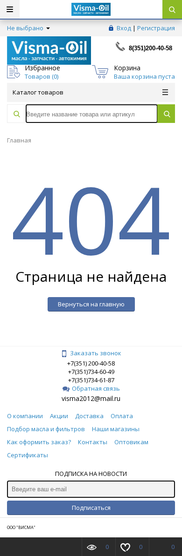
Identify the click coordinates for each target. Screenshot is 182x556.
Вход (124, 28)
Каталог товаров (38, 92)
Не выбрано (26, 28)
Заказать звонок (95, 353)
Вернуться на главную (91, 304)
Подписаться (91, 507)
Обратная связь (96, 388)
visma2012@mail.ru (91, 398)
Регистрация (156, 28)
